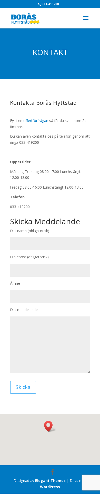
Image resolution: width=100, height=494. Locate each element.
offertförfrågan (35, 120)
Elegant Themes (50, 480)
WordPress (50, 486)
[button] (50, 426)
